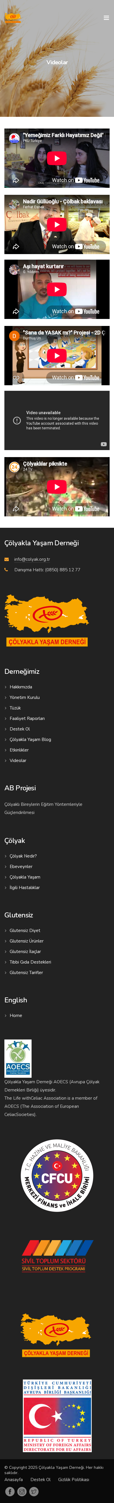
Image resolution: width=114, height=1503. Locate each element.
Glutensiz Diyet (25, 930)
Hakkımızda (21, 687)
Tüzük (15, 708)
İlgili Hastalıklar (25, 888)
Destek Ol (20, 729)
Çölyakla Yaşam (25, 877)
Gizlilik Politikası (73, 1480)
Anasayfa (13, 1480)
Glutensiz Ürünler (27, 941)
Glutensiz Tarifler (26, 973)
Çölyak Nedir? (23, 856)
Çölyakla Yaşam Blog (30, 739)
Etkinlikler (19, 750)
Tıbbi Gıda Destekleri (30, 962)
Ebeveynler (21, 866)
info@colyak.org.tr (32, 559)
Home (16, 1015)
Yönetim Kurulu (25, 697)
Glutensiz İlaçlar (25, 951)
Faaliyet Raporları (27, 718)
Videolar (18, 760)
